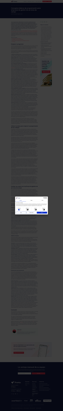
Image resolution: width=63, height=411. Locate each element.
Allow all (42, 212)
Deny (21, 212)
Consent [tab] (20, 200)
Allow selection (31, 212)
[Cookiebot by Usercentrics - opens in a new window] (44, 198)
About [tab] (42, 200)
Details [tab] (31, 200)
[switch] (27, 209)
